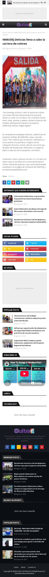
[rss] (13, 249)
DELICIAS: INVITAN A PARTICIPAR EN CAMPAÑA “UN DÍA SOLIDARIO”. (28, 529)
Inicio (4, 33)
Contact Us (32, 567)
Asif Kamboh (29, 573)
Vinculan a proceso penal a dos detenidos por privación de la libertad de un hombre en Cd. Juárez (30, 554)
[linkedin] (36, 447)
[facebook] (13, 243)
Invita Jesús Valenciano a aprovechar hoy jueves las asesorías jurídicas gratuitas (29, 198)
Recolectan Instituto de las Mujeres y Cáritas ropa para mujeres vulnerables (30, 220)
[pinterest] (35, 249)
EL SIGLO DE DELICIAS (23, 571)
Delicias (10, 33)
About (23, 567)
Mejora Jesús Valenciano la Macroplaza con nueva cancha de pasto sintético (28, 476)
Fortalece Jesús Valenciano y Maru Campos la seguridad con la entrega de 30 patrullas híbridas (29, 488)
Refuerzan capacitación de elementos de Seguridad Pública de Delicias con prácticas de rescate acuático (30, 330)
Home (16, 567)
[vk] (35, 254)
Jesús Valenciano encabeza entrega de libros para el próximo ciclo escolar (30, 210)
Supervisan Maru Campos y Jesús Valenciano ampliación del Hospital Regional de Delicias (29, 343)
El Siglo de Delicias (10, 48)
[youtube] (13, 260)
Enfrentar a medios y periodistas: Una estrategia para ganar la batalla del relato (30, 541)
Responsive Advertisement (24, 13)
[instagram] (13, 254)
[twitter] (35, 243)
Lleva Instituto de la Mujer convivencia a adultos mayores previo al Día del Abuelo (30, 318)
